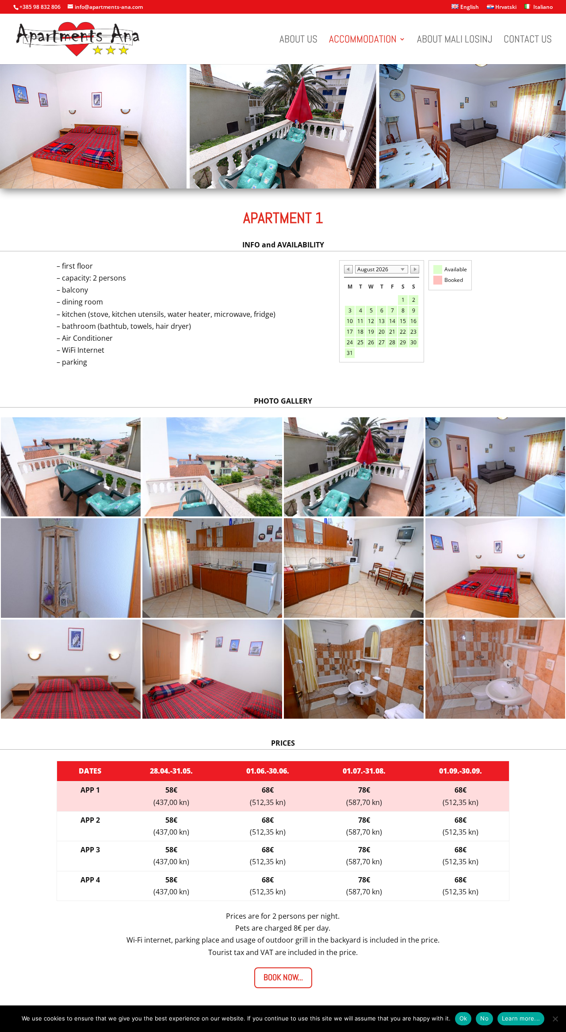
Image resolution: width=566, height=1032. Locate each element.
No (484, 1018)
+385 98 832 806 (40, 7)
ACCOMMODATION (363, 41)
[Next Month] (414, 269)
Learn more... (521, 1018)
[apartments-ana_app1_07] (354, 615)
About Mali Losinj (454, 41)
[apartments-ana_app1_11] (354, 716)
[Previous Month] (348, 269)
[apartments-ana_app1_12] (495, 716)
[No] (555, 1018)
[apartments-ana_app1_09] (71, 716)
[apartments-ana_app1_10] (212, 716)
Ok (463, 1018)
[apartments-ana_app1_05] (71, 615)
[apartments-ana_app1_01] (71, 514)
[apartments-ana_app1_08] (495, 615)
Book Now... (283, 977)
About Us (298, 41)
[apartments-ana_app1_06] (212, 615)
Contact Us (528, 41)
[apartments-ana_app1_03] (354, 514)
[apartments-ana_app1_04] (495, 514)
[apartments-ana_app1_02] (212, 514)
